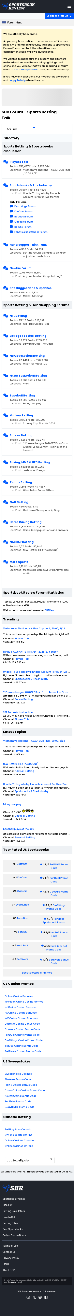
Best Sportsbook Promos (37, 972)
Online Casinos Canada (19, 1140)
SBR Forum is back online (18, 712)
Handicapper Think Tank (28, 245)
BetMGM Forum (23, 216)
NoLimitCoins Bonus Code (21, 1096)
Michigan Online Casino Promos (24, 1001)
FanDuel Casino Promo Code (22, 1034)
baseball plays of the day (18, 829)
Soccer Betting (21, 435)
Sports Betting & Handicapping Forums (36, 305)
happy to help (17, 80)
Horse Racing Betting (25, 522)
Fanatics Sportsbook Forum (31, 232)
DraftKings (22, 904)
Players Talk (19, 162)
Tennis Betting (21, 482)
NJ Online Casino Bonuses (21, 1007)
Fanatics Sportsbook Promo (54, 920)
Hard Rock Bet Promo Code (56, 947)
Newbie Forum (20, 268)
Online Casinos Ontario (19, 1146)
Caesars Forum (23, 221)
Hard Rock (22, 945)
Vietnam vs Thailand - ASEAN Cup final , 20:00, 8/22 (34, 628)
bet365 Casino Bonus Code (21, 1045)
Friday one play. (12, 804)
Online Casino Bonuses (19, 996)
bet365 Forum (23, 227)
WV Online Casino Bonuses (21, 1018)
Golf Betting (19, 502)
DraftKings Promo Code (56, 907)
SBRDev (49, 610)
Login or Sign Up (57, 15)
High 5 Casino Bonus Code (21, 1085)
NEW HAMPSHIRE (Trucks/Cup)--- (23, 764)
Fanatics (22, 918)
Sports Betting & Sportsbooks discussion (28, 148)
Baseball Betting (22, 395)
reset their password (26, 69)
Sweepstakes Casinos (18, 1073)
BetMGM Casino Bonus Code (22, 1023)
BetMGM (22, 864)
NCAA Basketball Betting (28, 376)
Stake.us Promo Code (18, 1079)
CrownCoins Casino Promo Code (25, 1090)
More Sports (19, 562)
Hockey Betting (21, 415)
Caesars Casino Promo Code (22, 1029)
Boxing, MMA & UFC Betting (30, 462)
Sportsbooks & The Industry (31, 185)
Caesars (22, 891)
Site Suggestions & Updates (31, 288)
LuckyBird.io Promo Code (19, 1107)
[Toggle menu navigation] (69, 6)
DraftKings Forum (25, 206)
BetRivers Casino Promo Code (23, 1051)
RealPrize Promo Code (18, 1101)
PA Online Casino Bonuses (21, 1012)
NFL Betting (18, 316)
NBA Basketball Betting (27, 356)
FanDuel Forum (23, 211)
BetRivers (22, 959)
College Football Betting (28, 336)
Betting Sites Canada (18, 1129)
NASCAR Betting (22, 542)
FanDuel (22, 877)
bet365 (22, 932)
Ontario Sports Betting (18, 1135)
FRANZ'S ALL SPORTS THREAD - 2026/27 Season (30, 651)
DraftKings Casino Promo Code (24, 1040)
